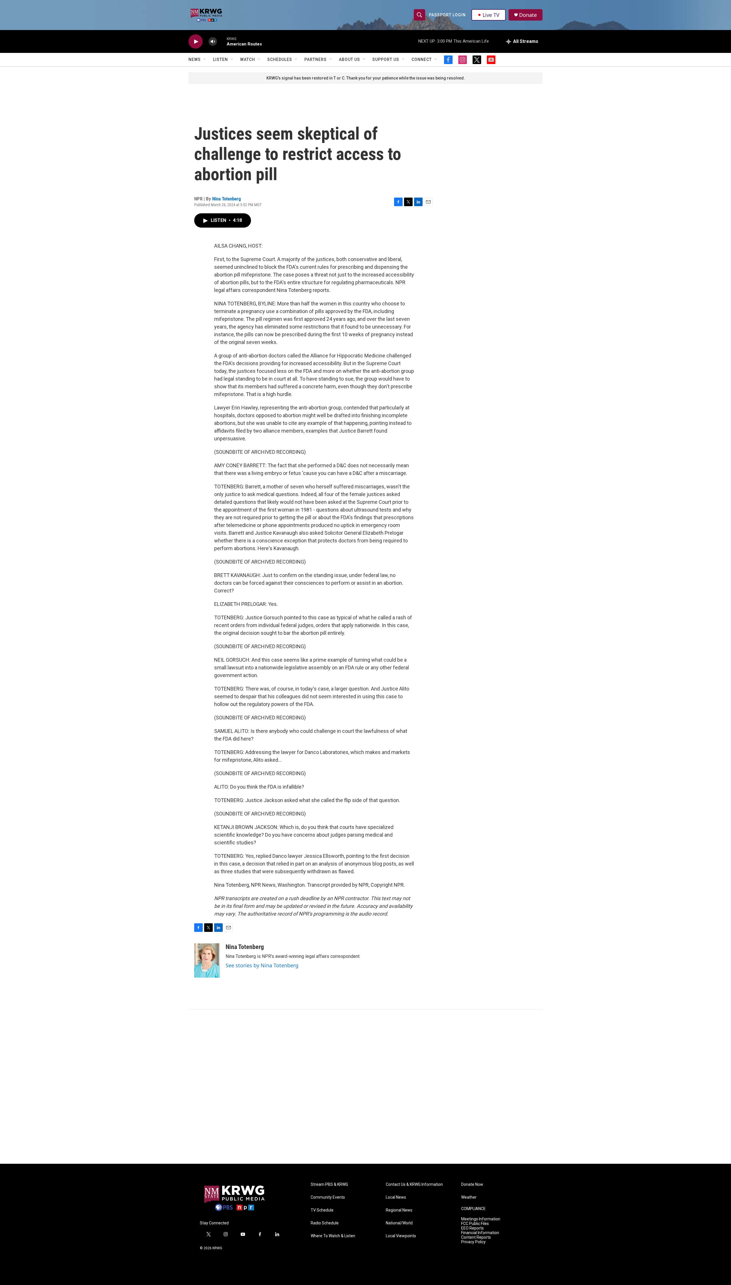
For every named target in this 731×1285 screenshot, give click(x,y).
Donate (528, 15)
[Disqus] (365, 1086)
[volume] (213, 41)
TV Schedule (322, 1210)
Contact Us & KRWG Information (414, 1184)
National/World (399, 1223)
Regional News (399, 1210)
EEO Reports (472, 1228)
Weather (469, 1197)
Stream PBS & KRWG (329, 1184)
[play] (195, 41)
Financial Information (480, 1233)
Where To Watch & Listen (333, 1236)
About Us (349, 59)
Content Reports (476, 1237)
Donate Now (472, 1184)
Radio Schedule (325, 1223)
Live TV (491, 14)
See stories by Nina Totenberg (262, 965)
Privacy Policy (473, 1242)
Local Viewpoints (401, 1236)
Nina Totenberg (226, 199)
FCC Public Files (475, 1224)
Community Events (328, 1197)
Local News (396, 1197)
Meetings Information (480, 1219)
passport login (447, 15)
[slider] (222, 41)
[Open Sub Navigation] (205, 59)
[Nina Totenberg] (207, 960)
